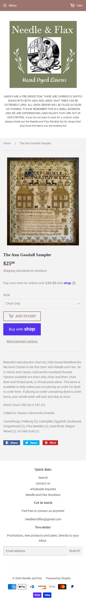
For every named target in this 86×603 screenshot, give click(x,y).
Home (7, 143)
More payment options (22, 341)
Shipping (9, 270)
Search (43, 477)
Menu (13, 5)
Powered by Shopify (58, 578)
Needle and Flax (32, 578)
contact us (43, 483)
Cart (79, 5)
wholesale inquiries (43, 489)
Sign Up (74, 551)
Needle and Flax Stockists (43, 495)
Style (6, 295)
